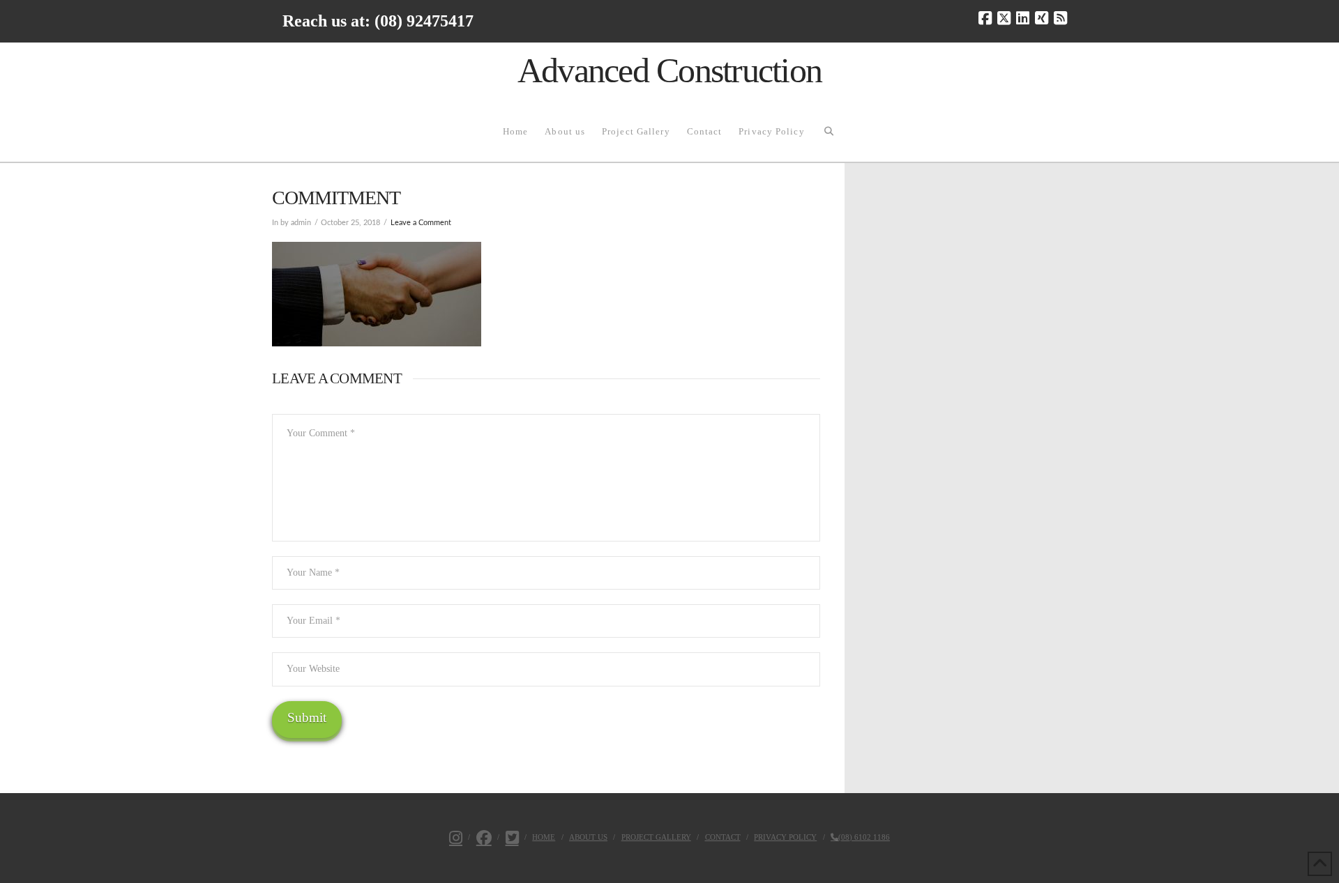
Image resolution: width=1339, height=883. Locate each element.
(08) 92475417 (424, 21)
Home (543, 837)
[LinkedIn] (1022, 18)
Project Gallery (656, 837)
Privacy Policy (785, 837)
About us (588, 837)
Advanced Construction (669, 70)
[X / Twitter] (1004, 18)
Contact (723, 837)
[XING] (1041, 18)
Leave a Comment (421, 223)
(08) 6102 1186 (864, 837)
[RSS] (1060, 18)
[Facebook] (985, 18)
